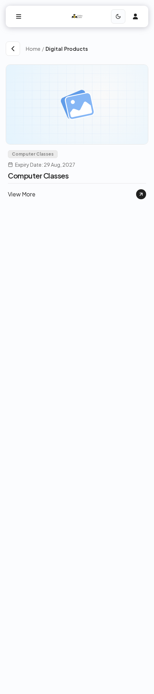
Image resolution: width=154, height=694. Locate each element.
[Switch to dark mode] (118, 16)
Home (33, 48)
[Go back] (13, 48)
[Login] (135, 16)
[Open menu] (18, 16)
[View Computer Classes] (141, 194)
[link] (96, 48)
